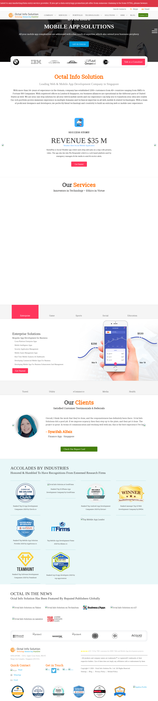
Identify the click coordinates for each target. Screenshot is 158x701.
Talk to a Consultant (133, 62)
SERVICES (63, 15)
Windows (79, 260)
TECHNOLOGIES (92, 15)
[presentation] (3, 144)
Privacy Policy (100, 672)
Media (106, 391)
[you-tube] (59, 669)
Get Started (79, 164)
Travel (25, 391)
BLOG (132, 15)
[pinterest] (70, 669)
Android (55, 260)
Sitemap (84, 672)
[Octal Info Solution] (25, 650)
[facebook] (48, 669)
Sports (79, 315)
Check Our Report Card (74, 449)
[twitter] (53, 670)
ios (32, 260)
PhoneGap (102, 260)
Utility (52, 391)
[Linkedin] (65, 669)
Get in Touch (79, 44)
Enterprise (25, 315)
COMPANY (48, 15)
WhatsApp (17, 675)
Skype (135, 9)
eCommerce (78, 391)
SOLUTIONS (110, 15)
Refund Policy (113, 672)
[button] (154, 32)
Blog (90, 672)
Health (132, 391)
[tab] (32, 212)
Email (147, 9)
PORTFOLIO (78, 15)
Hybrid (125, 260)
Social (105, 315)
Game (52, 315)
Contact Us (143, 15)
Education (132, 315)
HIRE (122, 15)
